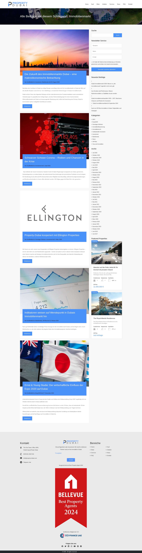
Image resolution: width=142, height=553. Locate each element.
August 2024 (95, 162)
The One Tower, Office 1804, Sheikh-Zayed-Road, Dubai (31, 449)
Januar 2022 (95, 192)
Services (112, 4)
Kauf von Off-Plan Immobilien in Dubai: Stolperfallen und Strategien (106, 109)
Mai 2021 (94, 202)
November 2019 (96, 226)
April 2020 (95, 216)
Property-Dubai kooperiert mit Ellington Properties (52, 235)
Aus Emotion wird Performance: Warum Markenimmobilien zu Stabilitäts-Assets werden (104, 92)
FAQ (124, 4)
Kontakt (130, 4)
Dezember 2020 (96, 206)
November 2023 (96, 172)
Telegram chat (27, 462)
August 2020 (95, 214)
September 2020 (96, 211)
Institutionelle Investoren (98, 131)
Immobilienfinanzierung (98, 127)
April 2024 (95, 170)
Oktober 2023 (96, 175)
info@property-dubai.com (30, 458)
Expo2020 (38, 393)
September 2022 (96, 187)
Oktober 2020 (96, 209)
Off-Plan (45, 320)
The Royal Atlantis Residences (104, 318)
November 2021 (96, 194)
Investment (38, 82)
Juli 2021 (94, 199)
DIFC (93, 119)
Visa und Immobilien (97, 144)
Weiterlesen (27, 106)
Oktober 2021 (96, 197)
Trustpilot (58, 453)
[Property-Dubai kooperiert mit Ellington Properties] (54, 214)
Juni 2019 (95, 231)
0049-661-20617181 (28, 454)
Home (87, 4)
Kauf (92, 4)
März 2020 (95, 219)
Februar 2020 (96, 221)
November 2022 (96, 184)
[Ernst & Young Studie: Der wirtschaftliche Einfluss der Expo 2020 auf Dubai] (54, 364)
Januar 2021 (95, 204)
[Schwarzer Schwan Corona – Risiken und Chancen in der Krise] (54, 136)
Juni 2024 (95, 165)
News (118, 4)
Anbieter (104, 4)
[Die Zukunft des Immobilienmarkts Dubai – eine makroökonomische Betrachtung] (54, 53)
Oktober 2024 (96, 160)
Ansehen (106, 259)
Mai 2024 (94, 167)
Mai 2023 (94, 179)
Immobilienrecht (96, 129)
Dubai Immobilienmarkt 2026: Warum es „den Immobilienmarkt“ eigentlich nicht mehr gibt (103, 85)
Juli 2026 (94, 152)
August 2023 (95, 177)
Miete (98, 4)
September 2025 (96, 157)
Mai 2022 (94, 189)
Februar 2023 (96, 182)
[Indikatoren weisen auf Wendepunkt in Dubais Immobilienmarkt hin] (54, 291)
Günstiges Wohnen (40, 239)
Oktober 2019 (96, 229)
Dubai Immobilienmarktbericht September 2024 (105, 103)
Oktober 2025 (96, 155)
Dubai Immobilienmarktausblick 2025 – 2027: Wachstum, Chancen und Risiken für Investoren (106, 100)
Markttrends (45, 82)
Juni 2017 (95, 234)
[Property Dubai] (18, 6)
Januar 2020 (95, 224)
